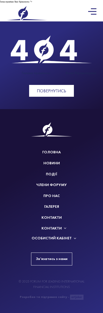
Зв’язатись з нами (52, 258)
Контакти (51, 217)
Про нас (51, 195)
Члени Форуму (51, 184)
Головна (51, 152)
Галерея (51, 206)
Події (51, 174)
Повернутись (51, 90)
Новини (51, 163)
